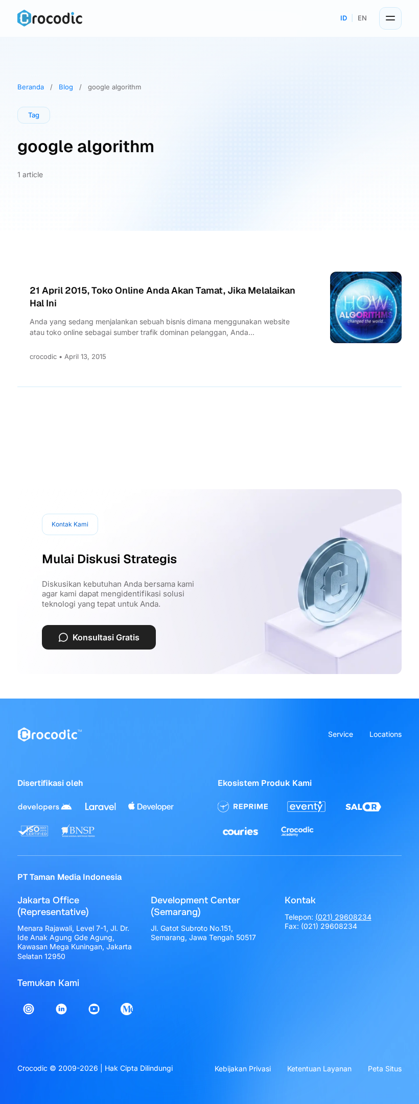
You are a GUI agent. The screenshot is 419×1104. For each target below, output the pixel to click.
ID (343, 18)
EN (362, 18)
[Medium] (126, 1009)
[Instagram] (28, 1009)
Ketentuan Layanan (319, 1068)
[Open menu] (390, 18)
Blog (66, 87)
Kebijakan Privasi (243, 1068)
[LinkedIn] (61, 1009)
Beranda (30, 87)
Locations (385, 734)
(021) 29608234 (343, 917)
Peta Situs (385, 1068)
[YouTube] (94, 1009)
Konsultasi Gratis (106, 637)
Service (340, 734)
